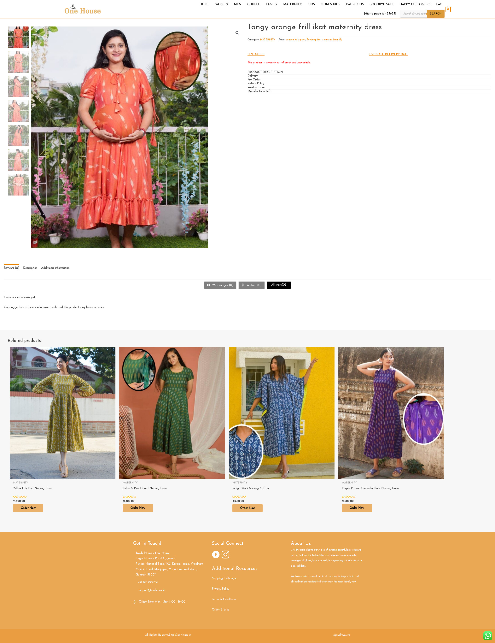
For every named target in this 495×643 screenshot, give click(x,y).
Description (30, 268)
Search (436, 13)
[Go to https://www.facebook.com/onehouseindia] (216, 555)
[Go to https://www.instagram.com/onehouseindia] (225, 555)
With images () (222, 285)
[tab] (369, 72)
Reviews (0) (11, 268)
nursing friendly (333, 39)
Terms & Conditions (224, 599)
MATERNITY (267, 39)
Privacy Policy (220, 588)
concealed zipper (296, 39)
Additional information (55, 268)
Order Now (28, 508)
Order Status (220, 609)
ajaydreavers (341, 635)
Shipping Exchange (224, 578)
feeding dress (315, 39)
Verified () (253, 285)
